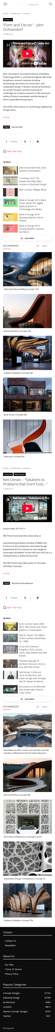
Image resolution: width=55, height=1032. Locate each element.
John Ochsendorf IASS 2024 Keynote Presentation (32, 169)
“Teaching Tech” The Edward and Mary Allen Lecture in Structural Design (32, 181)
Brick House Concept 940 (15, 414)
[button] (12, 151)
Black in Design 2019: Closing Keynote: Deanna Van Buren (31, 228)
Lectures (26, 13)
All (38, 246)
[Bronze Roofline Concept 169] (27, 311)
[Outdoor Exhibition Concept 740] (27, 353)
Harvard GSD (17, 127)
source (6, 117)
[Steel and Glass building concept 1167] (27, 269)
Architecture (15, 13)
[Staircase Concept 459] (27, 437)
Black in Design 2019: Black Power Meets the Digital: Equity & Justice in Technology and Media (32, 205)
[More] (38, 142)
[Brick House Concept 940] (27, 395)
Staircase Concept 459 (14, 456)
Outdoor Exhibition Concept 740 (18, 373)
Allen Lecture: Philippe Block (33, 189)
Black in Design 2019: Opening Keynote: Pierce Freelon (31, 217)
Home (5, 13)
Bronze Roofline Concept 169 (17, 331)
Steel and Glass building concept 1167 (21, 289)
